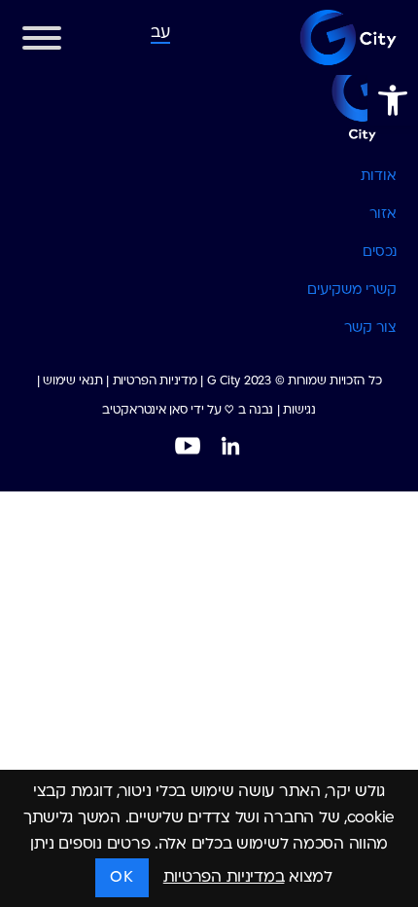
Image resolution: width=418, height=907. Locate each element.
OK (121, 878)
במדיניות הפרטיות (224, 878)
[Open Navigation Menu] (41, 42)
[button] (392, 100)
